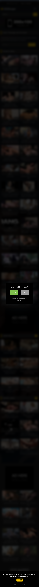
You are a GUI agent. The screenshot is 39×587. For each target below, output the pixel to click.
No (25, 292)
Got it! (19, 580)
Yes (14, 292)
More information (19, 584)
